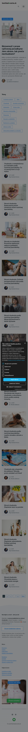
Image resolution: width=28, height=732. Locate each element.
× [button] (24, 343)
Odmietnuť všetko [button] (14, 383)
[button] (14, 387)
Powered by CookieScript (20, 389)
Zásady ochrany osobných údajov (16, 360)
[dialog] (14, 365)
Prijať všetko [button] (14, 379)
